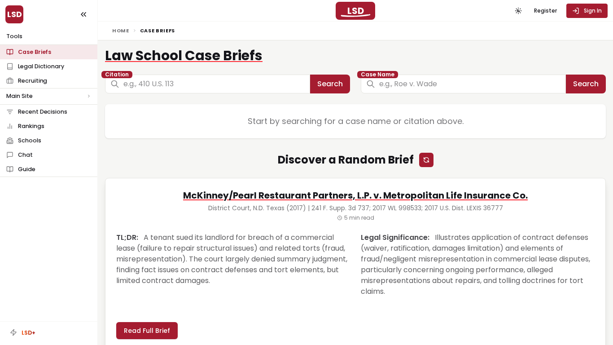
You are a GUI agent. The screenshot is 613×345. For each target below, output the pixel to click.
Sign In (593, 10)
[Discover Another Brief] (426, 160)
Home (120, 30)
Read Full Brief (147, 330)
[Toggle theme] (518, 11)
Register (545, 10)
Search (330, 84)
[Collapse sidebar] (83, 14)
